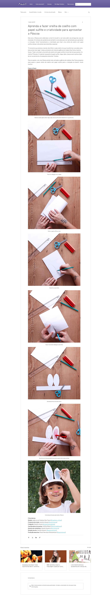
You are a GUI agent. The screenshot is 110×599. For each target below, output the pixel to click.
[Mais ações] (82, 22)
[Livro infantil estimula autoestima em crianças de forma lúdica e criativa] (80, 556)
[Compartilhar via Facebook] (28, 537)
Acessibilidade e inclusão (35, 12)
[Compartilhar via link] (39, 537)
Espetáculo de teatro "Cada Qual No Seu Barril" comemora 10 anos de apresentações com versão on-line (31, 565)
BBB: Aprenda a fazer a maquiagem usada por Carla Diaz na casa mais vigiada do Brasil (55, 565)
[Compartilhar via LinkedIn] (36, 537)
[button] (89, 12)
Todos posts (23, 12)
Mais (66, 12)
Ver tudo (89, 547)
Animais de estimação (49, 12)
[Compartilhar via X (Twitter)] (32, 537)
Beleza (60, 12)
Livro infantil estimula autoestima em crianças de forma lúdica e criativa (78, 565)
